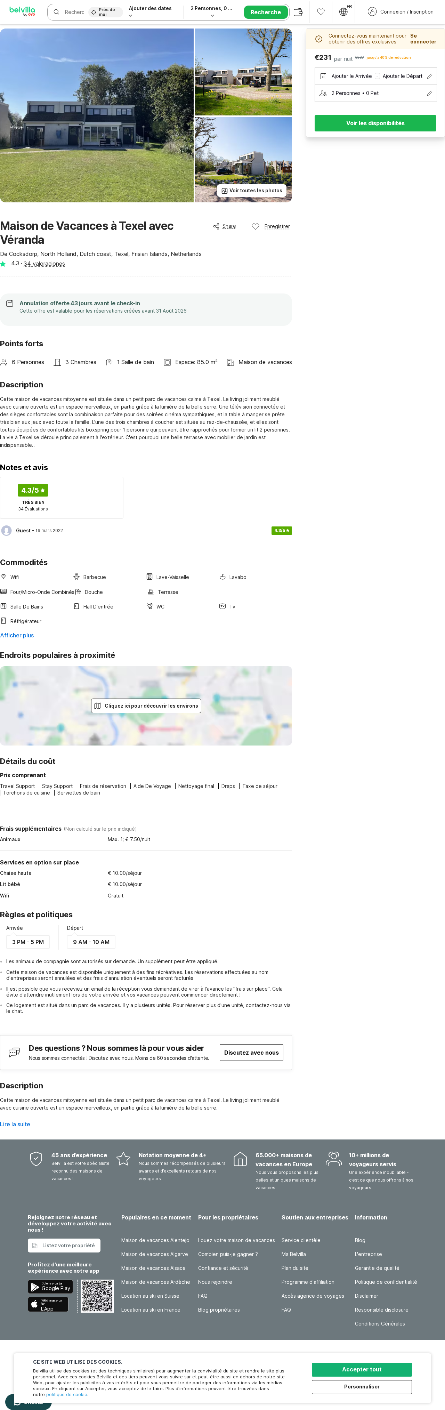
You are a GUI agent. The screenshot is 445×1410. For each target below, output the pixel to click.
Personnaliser (362, 1386)
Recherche (266, 12)
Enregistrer (277, 226)
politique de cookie (66, 1394)
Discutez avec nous (251, 1052)
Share (229, 226)
